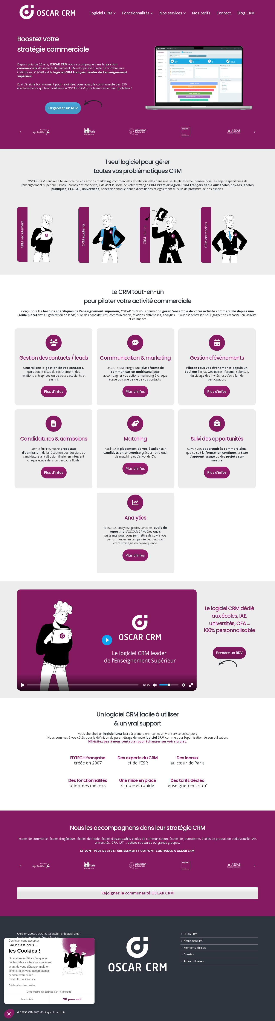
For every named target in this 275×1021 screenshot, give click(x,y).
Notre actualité (193, 941)
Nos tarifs (201, 12)
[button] (9, 1014)
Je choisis (27, 999)
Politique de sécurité (53, 1012)
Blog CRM (246, 12)
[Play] (22, 685)
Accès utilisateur (194, 961)
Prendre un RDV (229, 652)
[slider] (83, 685)
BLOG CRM (190, 934)
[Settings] (183, 685)
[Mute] (154, 685)
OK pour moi (72, 999)
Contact (224, 12)
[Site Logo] (47, 12)
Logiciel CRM (100, 12)
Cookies (189, 954)
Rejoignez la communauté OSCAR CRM (137, 893)
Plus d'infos (53, 391)
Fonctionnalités (136, 12)
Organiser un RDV (63, 108)
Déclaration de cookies (22, 985)
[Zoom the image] (199, 46)
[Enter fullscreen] (191, 685)
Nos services (170, 12)
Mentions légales (195, 948)
